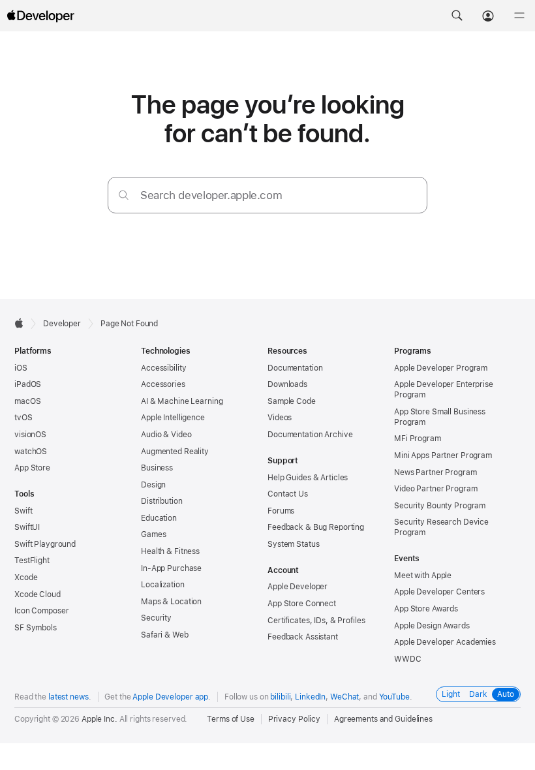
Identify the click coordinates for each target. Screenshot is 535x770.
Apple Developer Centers (439, 591)
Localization (163, 584)
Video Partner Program (435, 488)
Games (153, 534)
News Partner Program (435, 472)
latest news (68, 696)
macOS (27, 401)
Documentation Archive (310, 434)
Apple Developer (298, 586)
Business (157, 467)
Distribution (162, 501)
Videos (280, 417)
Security (156, 618)
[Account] (488, 15)
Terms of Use (230, 719)
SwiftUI (27, 527)
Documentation (295, 368)
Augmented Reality (175, 451)
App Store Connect (302, 603)
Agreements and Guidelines (383, 719)
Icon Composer (41, 610)
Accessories (163, 384)
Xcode (25, 577)
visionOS (30, 434)
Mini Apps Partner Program (443, 455)
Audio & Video (166, 434)
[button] (456, 15)
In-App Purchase (171, 568)
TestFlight (32, 560)
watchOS (30, 451)
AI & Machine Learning (181, 401)
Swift (23, 511)
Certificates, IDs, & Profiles (316, 620)
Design (153, 484)
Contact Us (288, 494)
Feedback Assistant (303, 636)
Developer (62, 323)
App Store (32, 467)
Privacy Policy (294, 719)
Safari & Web (165, 634)
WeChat (344, 696)
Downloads (287, 384)
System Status (293, 544)
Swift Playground (45, 544)
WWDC (407, 659)
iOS (20, 368)
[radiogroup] (478, 694)
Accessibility (163, 368)
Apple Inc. (99, 719)
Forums (281, 511)
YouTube (394, 696)
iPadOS (27, 384)
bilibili (280, 696)
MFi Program (417, 438)
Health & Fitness (170, 551)
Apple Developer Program (440, 368)
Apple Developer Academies (445, 642)
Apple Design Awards (432, 625)
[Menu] (519, 15)
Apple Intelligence (173, 417)
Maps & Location (171, 601)
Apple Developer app (170, 696)
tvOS (23, 417)
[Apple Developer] (40, 15)
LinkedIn (310, 696)
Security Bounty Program (439, 505)
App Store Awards (426, 608)
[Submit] (124, 195)
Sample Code (292, 401)
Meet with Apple (422, 575)
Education (159, 518)
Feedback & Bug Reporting (316, 527)
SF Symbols (35, 627)
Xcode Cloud (37, 594)
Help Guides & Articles (308, 477)
